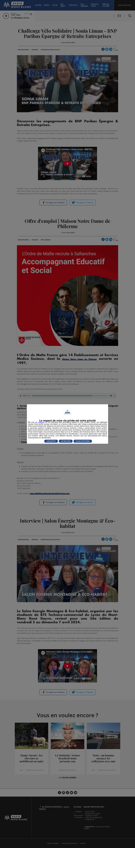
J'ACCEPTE (51, 441)
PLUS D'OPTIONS (83, 441)
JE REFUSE (65, 441)
